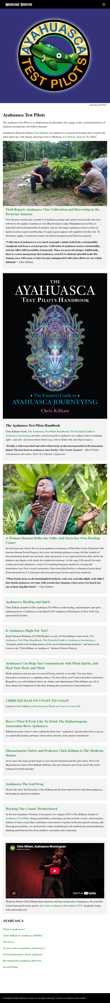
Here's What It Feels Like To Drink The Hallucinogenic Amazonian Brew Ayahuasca (46, 723)
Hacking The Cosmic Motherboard (31, 808)
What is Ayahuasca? (14, 929)
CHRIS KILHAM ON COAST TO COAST (37, 700)
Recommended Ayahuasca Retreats (22, 960)
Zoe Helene (69, 137)
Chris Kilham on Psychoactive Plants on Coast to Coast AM (47, 706)
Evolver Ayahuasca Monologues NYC (62, 905)
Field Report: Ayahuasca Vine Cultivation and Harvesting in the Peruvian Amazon (53, 211)
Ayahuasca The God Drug (24, 783)
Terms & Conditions (65, 998)
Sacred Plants (10, 967)
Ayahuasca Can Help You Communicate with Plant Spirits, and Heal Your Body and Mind (52, 665)
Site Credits (80, 998)
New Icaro (8, 942)
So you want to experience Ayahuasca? (24, 948)
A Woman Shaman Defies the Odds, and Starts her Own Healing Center (53, 540)
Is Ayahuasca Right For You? (27, 630)
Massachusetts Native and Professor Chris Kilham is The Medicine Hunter (55, 753)
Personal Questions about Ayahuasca (23, 954)
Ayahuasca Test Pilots (17, 818)
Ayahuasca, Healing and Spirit (28, 601)
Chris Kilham (41, 133)
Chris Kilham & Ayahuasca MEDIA (22, 935)
